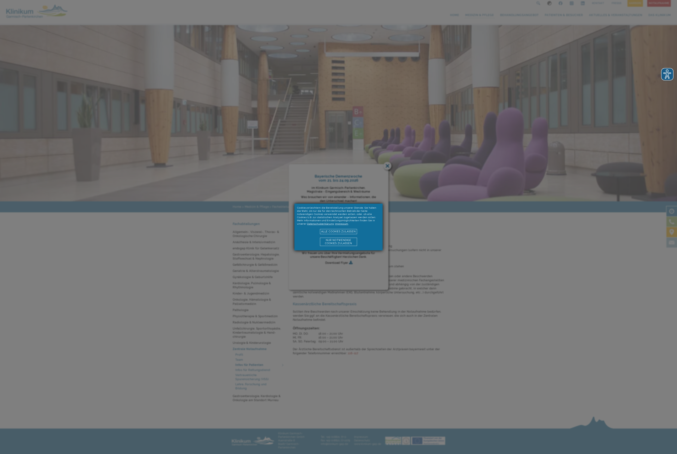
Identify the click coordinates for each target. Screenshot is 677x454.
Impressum (341, 224)
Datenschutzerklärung (320, 224)
